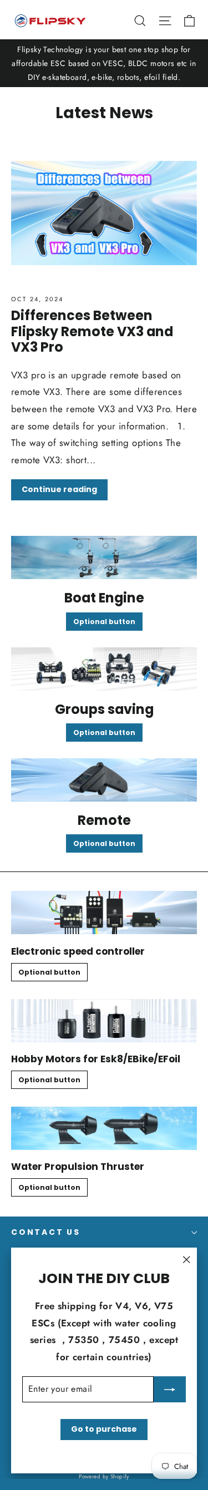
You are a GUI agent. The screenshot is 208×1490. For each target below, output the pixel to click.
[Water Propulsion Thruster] (104, 1128)
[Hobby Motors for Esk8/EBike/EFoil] (104, 1020)
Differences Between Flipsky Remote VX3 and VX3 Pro (92, 331)
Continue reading (59, 489)
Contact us (45, 1232)
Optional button (104, 621)
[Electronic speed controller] (104, 912)
